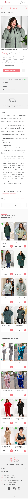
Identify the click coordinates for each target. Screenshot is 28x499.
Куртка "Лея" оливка (20, 242)
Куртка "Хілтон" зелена (19, 326)
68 (10, 57)
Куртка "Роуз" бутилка (20, 269)
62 (15, 53)
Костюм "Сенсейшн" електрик (20, 391)
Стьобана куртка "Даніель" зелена (6, 326)
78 (15, 61)
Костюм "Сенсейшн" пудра (7, 391)
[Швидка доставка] (7, 352)
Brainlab (19, 495)
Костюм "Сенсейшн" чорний (20, 419)
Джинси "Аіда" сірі (6, 362)
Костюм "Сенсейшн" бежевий (7, 447)
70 (15, 57)
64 (21, 53)
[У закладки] (23, 70)
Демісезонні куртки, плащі (9, 193)
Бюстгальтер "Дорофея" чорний (20, 447)
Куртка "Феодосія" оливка (20, 298)
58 (4, 53)
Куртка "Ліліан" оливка (7, 297)
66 (4, 57)
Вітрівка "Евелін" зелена (6, 270)
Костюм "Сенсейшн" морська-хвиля (20, 363)
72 (21, 57)
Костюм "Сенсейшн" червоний (7, 419)
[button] (16, 2)
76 (9, 61)
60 (10, 53)
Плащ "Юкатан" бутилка (5, 242)
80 (21, 61)
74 (4, 61)
